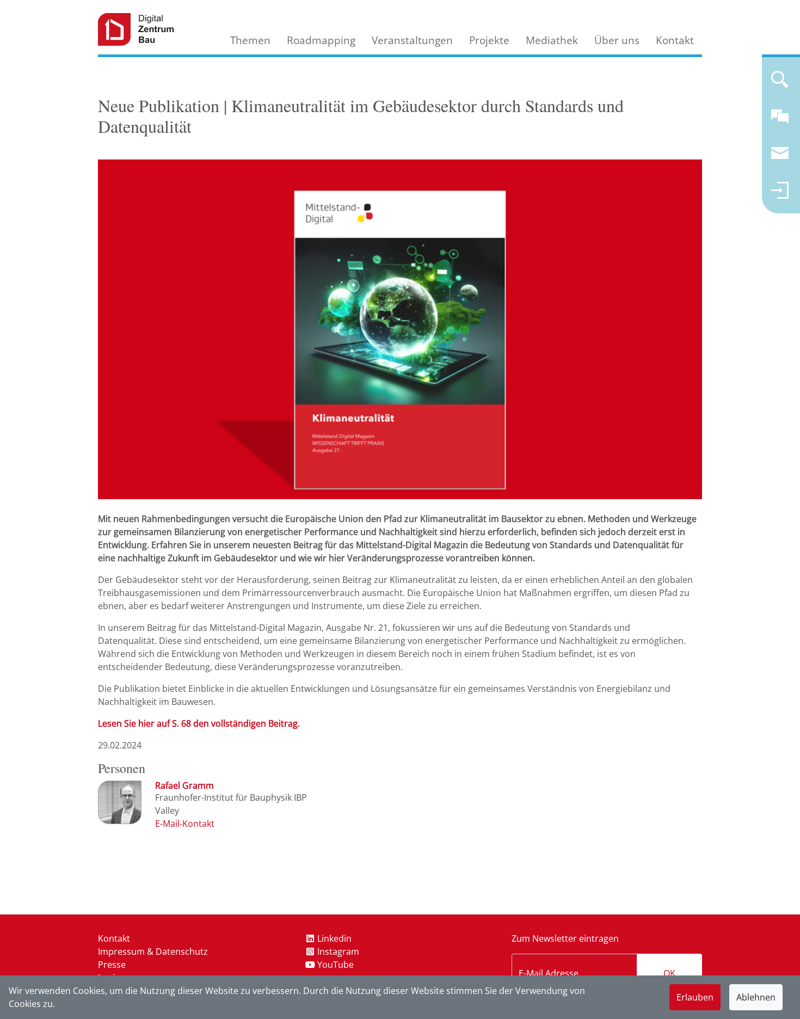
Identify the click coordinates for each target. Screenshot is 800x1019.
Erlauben (694, 997)
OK (669, 973)
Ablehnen (756, 997)
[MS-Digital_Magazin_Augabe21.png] (400, 329)
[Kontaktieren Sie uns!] (780, 121)
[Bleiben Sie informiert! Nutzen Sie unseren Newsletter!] (780, 158)
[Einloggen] (780, 195)
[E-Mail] (184, 824)
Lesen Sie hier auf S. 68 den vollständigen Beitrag (198, 723)
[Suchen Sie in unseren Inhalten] (780, 84)
